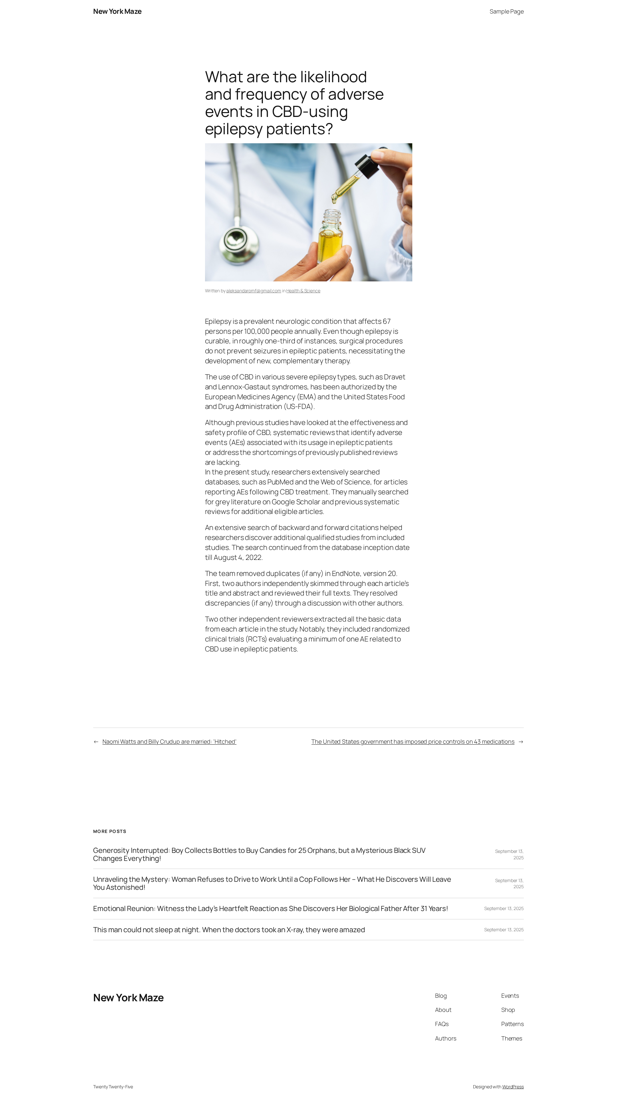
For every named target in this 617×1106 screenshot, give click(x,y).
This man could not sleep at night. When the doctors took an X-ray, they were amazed (229, 930)
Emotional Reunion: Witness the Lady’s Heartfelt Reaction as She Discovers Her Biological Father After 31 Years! (270, 909)
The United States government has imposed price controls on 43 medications (412, 741)
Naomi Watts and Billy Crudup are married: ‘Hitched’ (170, 741)
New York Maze (117, 11)
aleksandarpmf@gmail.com (253, 291)
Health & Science (303, 291)
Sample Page (507, 11)
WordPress (513, 1087)
